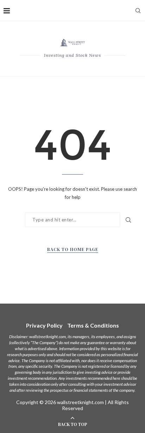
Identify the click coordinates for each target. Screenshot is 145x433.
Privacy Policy (44, 325)
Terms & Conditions (93, 325)
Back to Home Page (72, 249)
